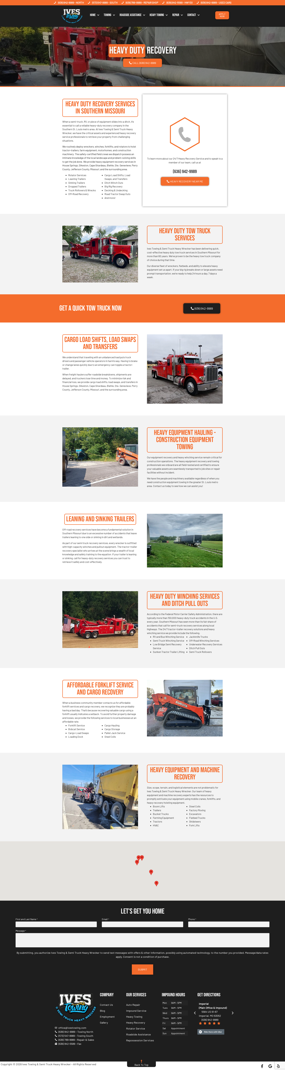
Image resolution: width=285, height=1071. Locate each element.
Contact (191, 15)
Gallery (104, 1022)
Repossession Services (140, 1040)
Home (93, 15)
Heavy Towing (157, 15)
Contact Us (106, 1004)
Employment (107, 1016)
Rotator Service (135, 1028)
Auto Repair (133, 1004)
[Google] (270, 1066)
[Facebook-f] (262, 1066)
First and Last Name (27, 919)
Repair (175, 15)
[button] (142, 858)
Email (105, 919)
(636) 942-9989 (185, 172)
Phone (192, 919)
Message (21, 931)
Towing (107, 15)
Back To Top (141, 1064)
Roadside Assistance (130, 15)
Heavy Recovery (135, 1022)
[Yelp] (278, 1066)
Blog (102, 1010)
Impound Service (136, 1010)
